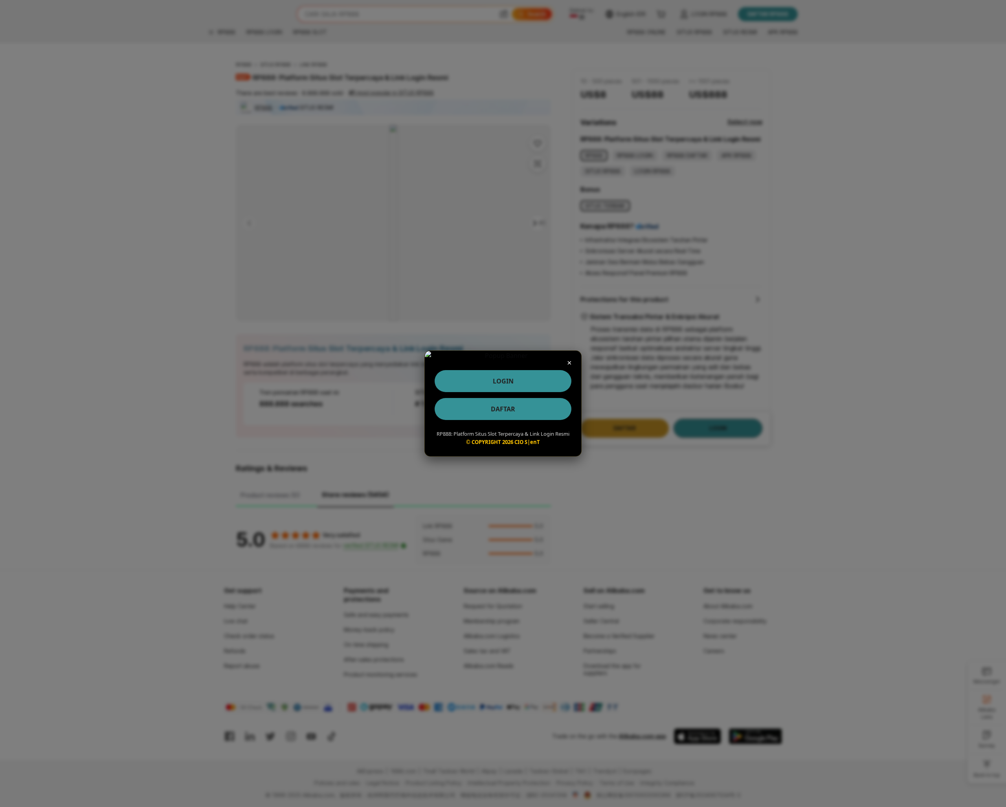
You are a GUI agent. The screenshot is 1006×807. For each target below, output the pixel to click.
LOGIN (503, 381)
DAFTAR (503, 409)
